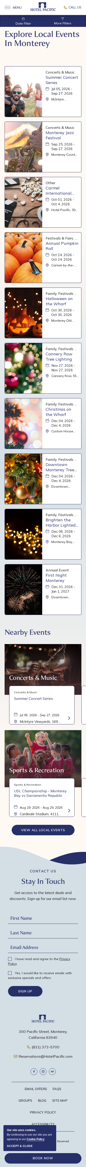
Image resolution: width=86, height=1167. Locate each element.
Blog (42, 1100)
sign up (25, 991)
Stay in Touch (43, 881)
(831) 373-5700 (45, 1047)
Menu (13, 7)
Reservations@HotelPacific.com (45, 1056)
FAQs (57, 1089)
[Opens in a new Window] (72, 7)
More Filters (62, 23)
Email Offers (36, 1089)
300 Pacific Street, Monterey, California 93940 (43, 1034)
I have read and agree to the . (39, 961)
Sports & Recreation (36, 770)
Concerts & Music (33, 677)
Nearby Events (27, 632)
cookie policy (35, 1139)
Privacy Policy (43, 1112)
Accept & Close (20, 1146)
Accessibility (43, 1124)
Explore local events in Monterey (42, 39)
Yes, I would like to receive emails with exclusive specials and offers (40, 975)
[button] (43, 830)
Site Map (59, 1100)
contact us (43, 871)
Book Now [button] (43, 1158)
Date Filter (23, 23)
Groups (25, 1100)
